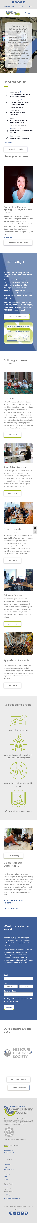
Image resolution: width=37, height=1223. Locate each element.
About (5, 1176)
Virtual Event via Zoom (16, 107)
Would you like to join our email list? (18, 999)
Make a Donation (8, 1150)
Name (6, 983)
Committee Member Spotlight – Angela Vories (18, 208)
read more (8, 237)
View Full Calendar (16, 149)
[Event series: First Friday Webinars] (21, 100)
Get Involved (7, 1164)
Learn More (12, 435)
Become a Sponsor (18, 1079)
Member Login (9, 6)
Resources (6, 1174)
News (5, 1172)
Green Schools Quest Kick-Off (20, 138)
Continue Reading (18, 231)
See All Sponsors (18, 1088)
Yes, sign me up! (12, 1001)
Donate (20, 6)
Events (5, 1167)
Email (6, 975)
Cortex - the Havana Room (18, 125)
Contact (30, 6)
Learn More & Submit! (17, 317)
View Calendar (8, 142)
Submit (9, 1007)
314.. (7, 1195)
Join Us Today (13, 856)
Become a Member (9, 1152)
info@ (12, 1198)
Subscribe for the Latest (18, 243)
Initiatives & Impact (9, 1169)
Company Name (10, 991)
